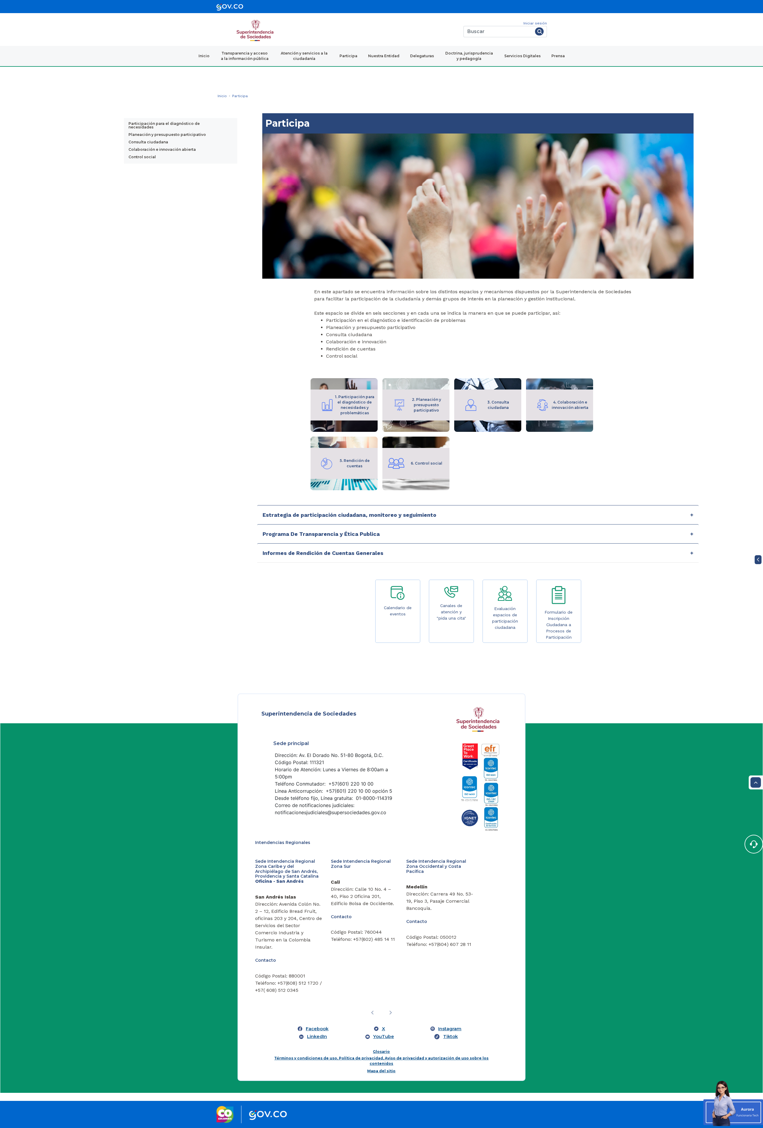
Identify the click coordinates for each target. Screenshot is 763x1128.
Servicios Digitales (522, 56)
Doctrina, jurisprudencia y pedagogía (469, 56)
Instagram (449, 1028)
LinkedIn (317, 1036)
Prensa (558, 56)
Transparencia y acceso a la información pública (245, 56)
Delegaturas (422, 56)
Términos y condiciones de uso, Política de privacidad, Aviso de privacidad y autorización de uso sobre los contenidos (381, 1061)
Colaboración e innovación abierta (162, 149)
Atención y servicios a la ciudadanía (304, 56)
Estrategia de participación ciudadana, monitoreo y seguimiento (349, 515)
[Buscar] (539, 31)
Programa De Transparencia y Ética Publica (321, 534)
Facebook (317, 1028)
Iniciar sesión (535, 23)
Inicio (204, 56)
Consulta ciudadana (148, 142)
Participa (348, 56)
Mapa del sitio (381, 1071)
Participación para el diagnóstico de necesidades (164, 125)
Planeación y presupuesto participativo (167, 134)
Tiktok (450, 1036)
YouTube (383, 1036)
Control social (142, 157)
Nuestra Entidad (383, 56)
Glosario (381, 1051)
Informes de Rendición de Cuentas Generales (324, 553)
